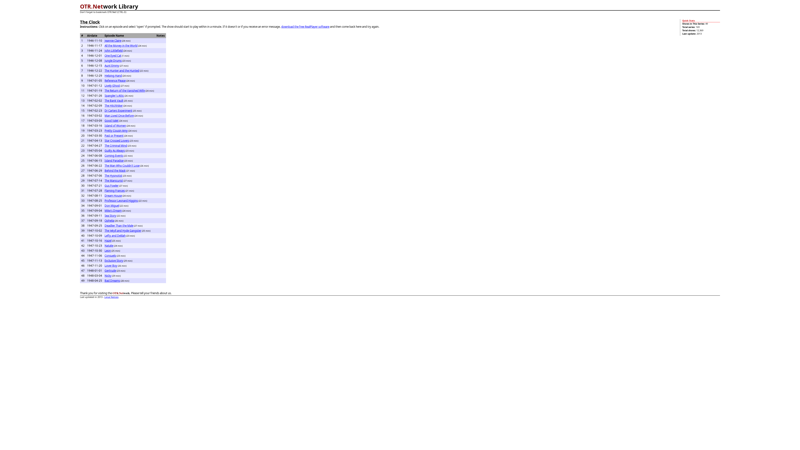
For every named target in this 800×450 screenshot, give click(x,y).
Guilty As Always (115, 150)
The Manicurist (114, 180)
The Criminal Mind (116, 146)
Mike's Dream (113, 210)
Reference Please (115, 80)
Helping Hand (113, 76)
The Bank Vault (114, 100)
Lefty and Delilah (115, 236)
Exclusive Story (114, 260)
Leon (108, 250)
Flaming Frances (115, 190)
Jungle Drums (113, 60)
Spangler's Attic (114, 96)
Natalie (109, 246)
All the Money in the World (121, 46)
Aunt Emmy (112, 66)
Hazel (108, 240)
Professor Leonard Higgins (121, 200)
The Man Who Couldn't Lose (122, 166)
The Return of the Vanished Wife (125, 90)
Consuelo (110, 256)
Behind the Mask (115, 170)
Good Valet (112, 120)
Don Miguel (112, 206)
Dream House (113, 196)
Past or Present (114, 136)
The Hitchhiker (114, 106)
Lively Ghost (112, 86)
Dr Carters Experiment (118, 110)
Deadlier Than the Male (119, 226)
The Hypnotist (113, 176)
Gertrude (110, 270)
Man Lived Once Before (119, 116)
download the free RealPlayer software (305, 27)
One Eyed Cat (113, 56)
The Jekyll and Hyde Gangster (123, 230)
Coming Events (114, 156)
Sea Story (110, 216)
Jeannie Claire (113, 40)
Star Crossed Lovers (117, 140)
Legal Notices (111, 297)
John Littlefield (114, 50)
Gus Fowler (112, 186)
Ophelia (109, 220)
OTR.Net (91, 6)
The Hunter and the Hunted (122, 70)
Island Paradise (114, 160)
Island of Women (115, 126)
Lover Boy (111, 266)
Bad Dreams (112, 280)
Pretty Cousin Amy (116, 130)
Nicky (108, 276)
